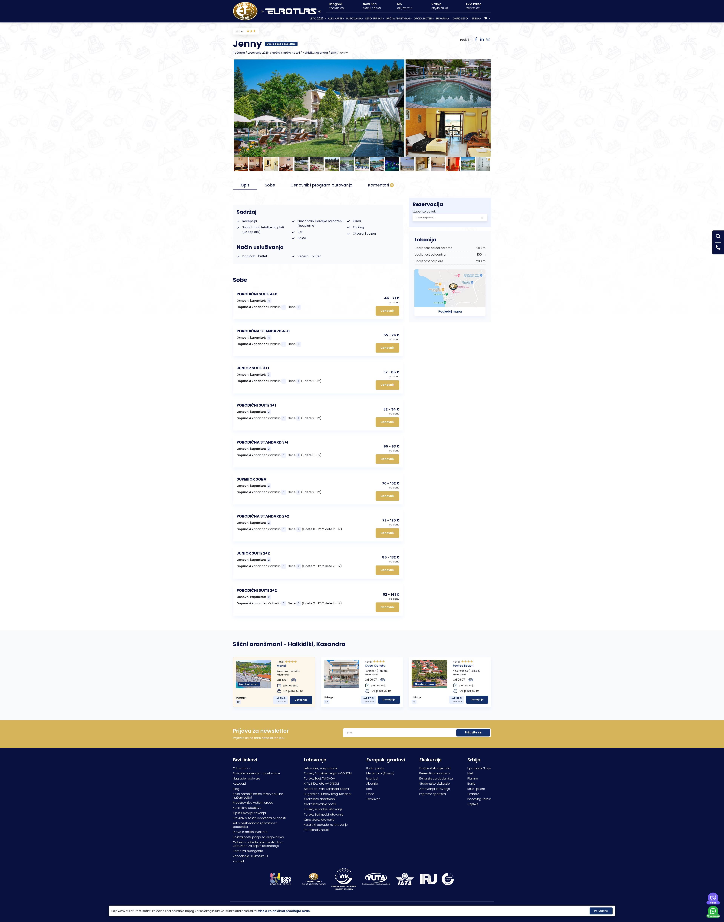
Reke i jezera (476, 789)
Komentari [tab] (380, 185)
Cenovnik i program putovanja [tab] (322, 185)
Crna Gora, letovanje (319, 819)
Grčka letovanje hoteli (320, 804)
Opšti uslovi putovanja (249, 813)
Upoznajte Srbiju (479, 768)
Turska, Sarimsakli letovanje (323, 814)
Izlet (470, 773)
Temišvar (373, 799)
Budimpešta (375, 768)
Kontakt (238, 861)
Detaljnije (301, 700)
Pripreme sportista (432, 794)
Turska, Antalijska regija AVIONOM (328, 773)
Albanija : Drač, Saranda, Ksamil (326, 789)
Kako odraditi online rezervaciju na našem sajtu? (258, 796)
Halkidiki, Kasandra (315, 53)
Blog (236, 789)
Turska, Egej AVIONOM (319, 778)
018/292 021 (473, 8)
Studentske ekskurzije (434, 783)
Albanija (372, 783)
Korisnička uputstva (247, 808)
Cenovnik (387, 311)
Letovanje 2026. (258, 53)
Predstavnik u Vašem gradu (253, 802)
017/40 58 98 (439, 8)
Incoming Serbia (479, 799)
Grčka (276, 53)
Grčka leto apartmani (319, 799)
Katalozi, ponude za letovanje (326, 825)
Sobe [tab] (270, 185)
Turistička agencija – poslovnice (256, 773)
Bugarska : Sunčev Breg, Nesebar (327, 794)
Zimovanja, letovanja (434, 789)
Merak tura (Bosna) (380, 773)
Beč (369, 789)
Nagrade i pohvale (246, 778)
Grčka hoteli (291, 53)
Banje (471, 783)
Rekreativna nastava (434, 773)
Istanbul (372, 778)
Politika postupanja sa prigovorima (258, 837)
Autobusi (239, 783)
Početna (239, 53)
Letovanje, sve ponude (320, 768)
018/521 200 (404, 8)
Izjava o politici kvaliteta (250, 832)
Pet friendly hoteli (316, 830)
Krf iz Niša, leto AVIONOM (321, 783)
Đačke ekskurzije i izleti (435, 768)
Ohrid (370, 794)
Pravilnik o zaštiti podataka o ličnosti (259, 818)
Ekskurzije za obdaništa (436, 778)
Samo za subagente (248, 851)
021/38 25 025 (372, 8)
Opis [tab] (245, 185)
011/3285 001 (336, 8)
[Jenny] (482, 39)
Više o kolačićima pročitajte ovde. (284, 911)
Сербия (472, 804)
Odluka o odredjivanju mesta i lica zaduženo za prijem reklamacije (257, 844)
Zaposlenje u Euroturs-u (250, 856)
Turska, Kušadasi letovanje (323, 809)
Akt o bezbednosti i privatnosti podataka (255, 825)
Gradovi (473, 794)
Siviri (334, 53)
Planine (472, 778)
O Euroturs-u (242, 768)
